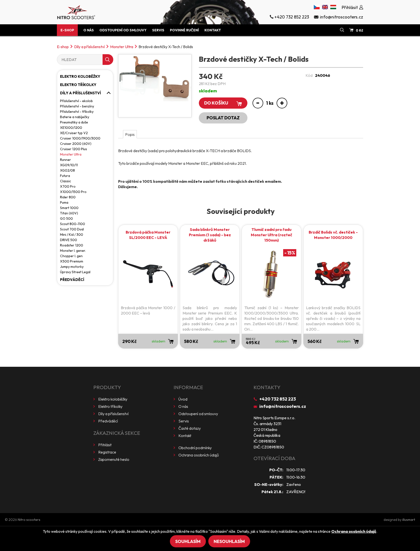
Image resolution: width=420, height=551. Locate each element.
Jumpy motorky (72, 266)
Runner (65, 159)
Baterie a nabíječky (74, 117)
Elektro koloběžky (80, 76)
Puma (64, 202)
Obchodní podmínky (195, 447)
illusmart (408, 519)
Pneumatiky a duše (74, 122)
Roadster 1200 (71, 245)
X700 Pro (68, 186)
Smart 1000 (69, 208)
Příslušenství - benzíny (77, 106)
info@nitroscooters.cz (282, 406)
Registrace (107, 452)
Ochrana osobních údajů (198, 455)
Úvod (182, 399)
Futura (65, 176)
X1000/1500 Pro (73, 192)
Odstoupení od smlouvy (123, 30)
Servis (158, 30)
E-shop (67, 30)
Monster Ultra (121, 46)
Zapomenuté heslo (113, 459)
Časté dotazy (189, 428)
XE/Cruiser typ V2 (74, 133)
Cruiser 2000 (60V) (75, 143)
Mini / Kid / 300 (71, 234)
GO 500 (66, 218)
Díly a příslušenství (89, 46)
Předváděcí (72, 279)
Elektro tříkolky (78, 84)
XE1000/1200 (71, 127)
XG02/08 (67, 170)
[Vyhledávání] (342, 30)
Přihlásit (105, 444)
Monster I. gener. (73, 250)
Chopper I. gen (71, 256)
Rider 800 (68, 197)
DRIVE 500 (68, 240)
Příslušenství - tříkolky (77, 111)
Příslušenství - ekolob (76, 101)
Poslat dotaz (223, 118)
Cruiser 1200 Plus (73, 149)
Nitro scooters (29, 519)
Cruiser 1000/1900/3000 (80, 138)
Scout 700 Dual (72, 229)
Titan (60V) (69, 213)
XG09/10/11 (69, 165)
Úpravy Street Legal (75, 272)
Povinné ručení (184, 30)
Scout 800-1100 (72, 224)
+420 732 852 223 (277, 399)
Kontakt (212, 30)
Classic (65, 181)
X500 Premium (71, 261)
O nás (88, 30)
